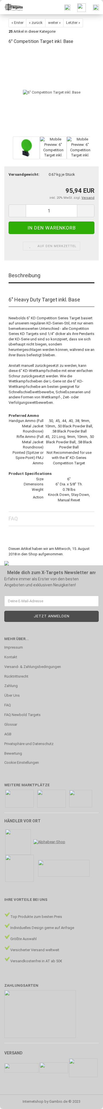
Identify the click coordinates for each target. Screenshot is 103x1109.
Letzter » (73, 22)
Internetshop (33, 1101)
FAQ (13, 519)
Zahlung (11, 686)
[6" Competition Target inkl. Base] (51, 92)
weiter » (54, 22)
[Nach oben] (87, 1100)
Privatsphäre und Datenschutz (29, 744)
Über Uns (12, 695)
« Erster (17, 22)
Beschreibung (24, 275)
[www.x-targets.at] (11, 7)
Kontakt (10, 657)
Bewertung (13, 753)
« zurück (36, 22)
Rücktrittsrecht (16, 676)
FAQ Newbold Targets (22, 715)
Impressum (13, 647)
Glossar (10, 724)
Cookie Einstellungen (21, 762)
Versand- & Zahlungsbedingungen (32, 667)
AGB (7, 734)
